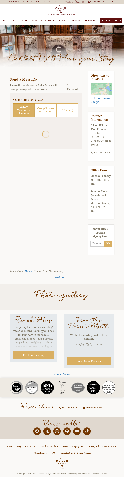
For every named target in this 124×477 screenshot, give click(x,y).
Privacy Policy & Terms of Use (102, 446)
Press (65, 446)
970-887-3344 (70, 407)
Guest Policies (40, 453)
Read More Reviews (89, 361)
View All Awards (62, 374)
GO (108, 243)
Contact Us (30, 446)
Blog (18, 446)
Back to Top (62, 277)
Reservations (37, 407)
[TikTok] (87, 431)
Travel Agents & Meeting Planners (76, 453)
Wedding (67, 110)
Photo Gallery (62, 295)
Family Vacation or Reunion (23, 110)
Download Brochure (49, 446)
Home (28, 271)
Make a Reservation (75, 2)
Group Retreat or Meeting (45, 110)
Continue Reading (33, 355)
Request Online (94, 408)
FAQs (54, 453)
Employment (78, 446)
